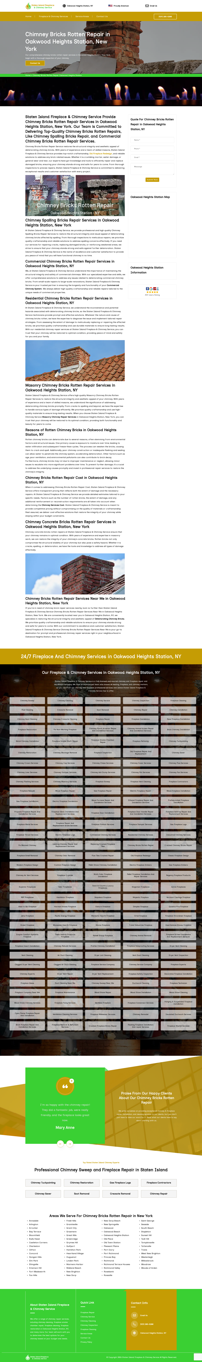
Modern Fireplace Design (27, 865)
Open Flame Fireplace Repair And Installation (27, 1014)
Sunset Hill (146, 1235)
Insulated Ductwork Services (178, 1014)
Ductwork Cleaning (140, 983)
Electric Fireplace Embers (141, 865)
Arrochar (33, 1228)
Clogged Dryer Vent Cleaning (27, 964)
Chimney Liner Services (27, 772)
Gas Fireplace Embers (178, 865)
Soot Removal (103, 710)
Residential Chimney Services (140, 835)
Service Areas (82, 16)
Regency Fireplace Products (178, 875)
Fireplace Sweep (103, 781)
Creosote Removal (65, 710)
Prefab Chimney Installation (103, 946)
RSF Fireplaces (27, 897)
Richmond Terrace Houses (117, 1264)
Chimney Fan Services (178, 772)
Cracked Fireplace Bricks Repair (103, 1026)
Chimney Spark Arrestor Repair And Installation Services (102, 729)
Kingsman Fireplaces (141, 887)
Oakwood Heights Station (116, 1235)
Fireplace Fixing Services (65, 1003)
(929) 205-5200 (165, 16)
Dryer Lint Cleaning (102, 955)
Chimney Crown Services (27, 763)
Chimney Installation (178, 710)
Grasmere (71, 1231)
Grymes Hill (72, 1242)
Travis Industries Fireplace (140, 925)
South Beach (147, 1228)
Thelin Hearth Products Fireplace (65, 935)
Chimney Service (103, 700)
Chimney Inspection (140, 700)
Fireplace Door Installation (102, 813)
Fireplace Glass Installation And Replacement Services (65, 813)
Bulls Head (34, 1239)
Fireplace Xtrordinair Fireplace (178, 916)
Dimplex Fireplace (140, 906)
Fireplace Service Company (103, 964)
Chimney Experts (27, 974)
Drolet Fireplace (27, 925)
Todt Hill (145, 1239)
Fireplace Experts (178, 964)
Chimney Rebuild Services (65, 946)
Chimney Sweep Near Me (103, 983)
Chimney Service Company (140, 964)
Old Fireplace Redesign (141, 855)
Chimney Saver (178, 753)
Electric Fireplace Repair (140, 791)
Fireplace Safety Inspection (141, 974)
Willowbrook (147, 1260)
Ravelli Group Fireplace (103, 935)
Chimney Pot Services (140, 772)
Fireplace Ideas (27, 983)
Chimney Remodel (140, 1014)
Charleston (34, 1246)
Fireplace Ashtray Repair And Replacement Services (178, 813)
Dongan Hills (35, 1257)
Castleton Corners (38, 1242)
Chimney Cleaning (65, 700)
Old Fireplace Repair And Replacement (140, 752)
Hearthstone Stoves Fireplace (178, 925)
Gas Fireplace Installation (27, 801)
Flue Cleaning (27, 710)
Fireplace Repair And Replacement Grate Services (65, 824)
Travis (144, 1250)
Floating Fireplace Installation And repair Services (140, 1026)
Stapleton (146, 1231)
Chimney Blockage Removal (65, 753)
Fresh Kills (71, 1220)
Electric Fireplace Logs (65, 835)
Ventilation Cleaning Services (65, 1014)
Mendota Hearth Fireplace (102, 916)
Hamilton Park (73, 1250)
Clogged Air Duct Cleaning (65, 964)
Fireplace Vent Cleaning (141, 781)
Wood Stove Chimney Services (27, 1003)
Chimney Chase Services (102, 763)
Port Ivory (109, 1250)
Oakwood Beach (112, 1231)
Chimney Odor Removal (65, 855)
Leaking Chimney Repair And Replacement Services (65, 845)
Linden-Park (72, 1260)
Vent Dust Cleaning (140, 955)
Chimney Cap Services (65, 763)
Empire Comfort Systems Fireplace (27, 935)
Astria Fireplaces (178, 887)
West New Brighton (150, 1253)
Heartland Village (75, 1253)
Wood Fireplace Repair (65, 791)
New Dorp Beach (112, 1220)
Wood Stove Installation (140, 992)
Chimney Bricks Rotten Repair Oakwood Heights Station (57, 75)
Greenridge (72, 1239)
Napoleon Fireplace (103, 897)
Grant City (71, 1228)
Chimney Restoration (27, 753)
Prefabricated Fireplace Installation (178, 801)
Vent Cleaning (27, 955)
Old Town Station (112, 1242)
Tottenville (146, 1246)
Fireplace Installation (141, 719)
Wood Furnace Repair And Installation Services (103, 801)
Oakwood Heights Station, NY (153, 1333)
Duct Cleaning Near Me (65, 983)
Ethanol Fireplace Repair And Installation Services (140, 801)
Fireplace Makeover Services (102, 1014)
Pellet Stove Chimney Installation (103, 865)
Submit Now (152, 180)
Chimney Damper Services (65, 772)
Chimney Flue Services (178, 763)
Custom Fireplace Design (65, 865)
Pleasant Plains (111, 1246)
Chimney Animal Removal (140, 935)
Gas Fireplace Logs (178, 824)
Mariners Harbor (74, 1264)
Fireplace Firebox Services (103, 824)
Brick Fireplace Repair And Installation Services (27, 1026)
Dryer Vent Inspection (178, 955)
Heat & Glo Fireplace (27, 906)
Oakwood (108, 1228)
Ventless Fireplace (103, 1003)
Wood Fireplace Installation (178, 791)
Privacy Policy (86, 1342)
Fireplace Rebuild (27, 791)
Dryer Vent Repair (65, 974)
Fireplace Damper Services (140, 824)
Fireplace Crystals (65, 875)
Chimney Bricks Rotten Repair (141, 845)
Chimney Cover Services (140, 763)
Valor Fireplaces (65, 887)
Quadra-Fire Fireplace (178, 906)
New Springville (111, 1224)
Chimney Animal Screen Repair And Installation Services (141, 729)
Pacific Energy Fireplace (65, 916)
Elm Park (33, 1260)
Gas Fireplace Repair (103, 791)
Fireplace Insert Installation (27, 946)
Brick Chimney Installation (178, 729)
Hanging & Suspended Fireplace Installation (178, 1003)
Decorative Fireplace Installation (178, 974)
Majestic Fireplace (141, 897)
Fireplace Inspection (103, 753)
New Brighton (73, 1271)
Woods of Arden (149, 1268)
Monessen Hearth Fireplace (65, 925)
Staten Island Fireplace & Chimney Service (140, 1357)
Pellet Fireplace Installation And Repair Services (140, 875)
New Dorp (71, 1275)
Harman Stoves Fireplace (65, 906)
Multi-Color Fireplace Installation (103, 875)
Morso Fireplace (103, 925)
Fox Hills (33, 1275)
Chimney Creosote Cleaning (65, 719)
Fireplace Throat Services (27, 835)
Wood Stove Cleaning (178, 992)
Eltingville (33, 1264)
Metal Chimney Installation (27, 741)
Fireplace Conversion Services (140, 1003)
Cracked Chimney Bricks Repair (178, 845)
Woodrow (146, 1264)
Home (28, 16)
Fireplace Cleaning (178, 700)
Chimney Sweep (27, 700)
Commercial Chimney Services (103, 835)
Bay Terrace (35, 1231)
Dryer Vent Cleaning (178, 946)
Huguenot (71, 1257)
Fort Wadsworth (37, 1271)
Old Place (108, 1239)
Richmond (109, 1260)
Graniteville (72, 1224)
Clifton (32, 1250)
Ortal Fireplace (140, 916)
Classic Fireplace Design (178, 855)
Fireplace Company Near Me (27, 992)
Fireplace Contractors (178, 781)
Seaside (145, 1224)
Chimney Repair (140, 710)
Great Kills (71, 1235)
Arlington (33, 1224)
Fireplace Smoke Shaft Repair (65, 741)
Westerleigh (147, 1257)
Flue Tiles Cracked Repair (103, 855)
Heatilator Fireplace (65, 897)
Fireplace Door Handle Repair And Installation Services (140, 813)
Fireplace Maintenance (65, 992)
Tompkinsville (147, 1242)
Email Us (153, 6)
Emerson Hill (35, 1268)
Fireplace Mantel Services (178, 1026)
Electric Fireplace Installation (65, 801)
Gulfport (70, 1246)
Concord (33, 1253)
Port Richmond (111, 1253)
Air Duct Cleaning (65, 955)
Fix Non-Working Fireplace (65, 729)
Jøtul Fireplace (27, 916)
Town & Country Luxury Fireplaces (102, 887)
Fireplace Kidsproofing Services (140, 946)
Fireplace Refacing (141, 741)
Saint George (147, 1220)
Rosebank (109, 1271)
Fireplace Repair (103, 719)
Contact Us (102, 16)
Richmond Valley (112, 1268)
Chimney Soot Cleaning (27, 719)
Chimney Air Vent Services (27, 875)
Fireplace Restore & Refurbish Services (65, 1026)
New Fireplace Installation (178, 719)
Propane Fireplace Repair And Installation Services (27, 813)
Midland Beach (73, 1268)
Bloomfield (34, 1235)
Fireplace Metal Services (27, 824)
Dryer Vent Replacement (103, 974)
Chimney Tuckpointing (178, 741)
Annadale (33, 1220)
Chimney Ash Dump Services (103, 772)
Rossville (108, 1275)
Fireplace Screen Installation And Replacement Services (178, 935)
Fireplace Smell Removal (27, 855)
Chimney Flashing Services (27, 781)
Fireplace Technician (178, 983)
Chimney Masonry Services (65, 781)
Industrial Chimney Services (178, 835)
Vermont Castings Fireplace (178, 897)
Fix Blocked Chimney (27, 845)
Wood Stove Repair (103, 992)
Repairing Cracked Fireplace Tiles (103, 845)
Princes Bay (109, 1257)
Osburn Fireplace (102, 906)
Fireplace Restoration (27, 729)
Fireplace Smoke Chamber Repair (102, 741)
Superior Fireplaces (27, 887)
